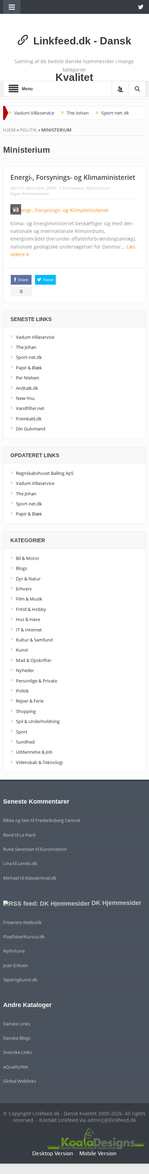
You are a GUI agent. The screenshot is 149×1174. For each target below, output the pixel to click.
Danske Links (16, 1024)
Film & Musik (29, 599)
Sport (21, 732)
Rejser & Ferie (30, 701)
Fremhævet (74, 188)
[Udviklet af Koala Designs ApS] (95, 1137)
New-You (25, 398)
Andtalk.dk (27, 388)
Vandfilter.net (30, 408)
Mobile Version (97, 1153)
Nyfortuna (14, 951)
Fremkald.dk (29, 419)
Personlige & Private (36, 681)
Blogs (21, 568)
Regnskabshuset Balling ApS (44, 473)
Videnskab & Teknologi (39, 762)
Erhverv (24, 589)
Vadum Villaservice (34, 113)
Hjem (9, 130)
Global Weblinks (19, 1081)
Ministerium (98, 188)
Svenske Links (17, 1052)
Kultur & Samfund (34, 640)
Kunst (22, 650)
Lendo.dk (27, 863)
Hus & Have (28, 619)
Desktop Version (52, 1153)
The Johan (78, 113)
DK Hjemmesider (116, 902)
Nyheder (25, 670)
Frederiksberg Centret (57, 820)
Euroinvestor (53, 849)
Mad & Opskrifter (33, 660)
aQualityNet (15, 1067)
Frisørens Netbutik (22, 922)
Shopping (26, 711)
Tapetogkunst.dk (20, 979)
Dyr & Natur (28, 579)
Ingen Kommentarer (29, 193)
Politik (28, 130)
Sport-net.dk (115, 113)
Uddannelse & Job (34, 752)
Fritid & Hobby (31, 609)
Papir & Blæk (29, 367)
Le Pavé (27, 835)
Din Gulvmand (30, 429)
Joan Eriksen (15, 965)
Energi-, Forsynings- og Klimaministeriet (72, 177)
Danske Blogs (16, 1038)
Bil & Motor (27, 558)
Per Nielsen (27, 378)
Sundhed (25, 742)
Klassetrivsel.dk (40, 878)
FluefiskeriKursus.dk (24, 936)
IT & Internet (29, 630)
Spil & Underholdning (38, 721)
